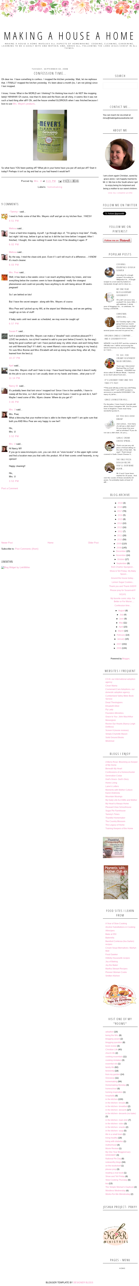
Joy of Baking (111, 961)
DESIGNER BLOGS (83, 1282)
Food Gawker (111, 954)
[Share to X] (71, 181)
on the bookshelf (113, 1166)
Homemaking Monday (115, 1085)
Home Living (111, 783)
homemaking (54, 187)
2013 (119, 527)
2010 (119, 539)
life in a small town (113, 1134)
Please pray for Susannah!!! (122, 590)
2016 (120, 515)
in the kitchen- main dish (116, 1120)
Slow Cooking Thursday (116, 1180)
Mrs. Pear (14, 272)
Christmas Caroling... (122, 315)
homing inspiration (114, 1092)
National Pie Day (113, 1158)
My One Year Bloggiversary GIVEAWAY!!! (124, 292)
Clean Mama (111, 686)
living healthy (111, 1138)
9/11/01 (122, 594)
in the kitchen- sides (114, 1123)
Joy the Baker (111, 965)
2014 (119, 523)
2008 (119, 548)
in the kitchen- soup (114, 1131)
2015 (120, 519)
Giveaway (110, 1078)
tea (106, 1183)
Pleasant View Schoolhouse (118, 807)
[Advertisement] (50, 515)
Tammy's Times (112, 814)
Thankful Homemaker (115, 818)
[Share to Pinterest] (77, 181)
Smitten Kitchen (112, 976)
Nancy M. (13, 386)
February (121, 635)
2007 (119, 644)
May (121, 623)
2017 (119, 511)
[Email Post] (60, 181)
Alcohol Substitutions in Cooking (120, 927)
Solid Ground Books (114, 737)
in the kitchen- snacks (115, 1127)
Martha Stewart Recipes (116, 969)
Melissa (13, 228)
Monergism (110, 720)
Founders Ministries (114, 713)
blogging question (113, 1042)
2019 (120, 503)
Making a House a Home (69, 36)
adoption (109, 1032)
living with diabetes (114, 1141)
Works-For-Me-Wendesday (117, 1194)
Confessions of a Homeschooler (120, 772)
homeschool (111, 1088)
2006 (119, 648)
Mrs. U (12, 409)
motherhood (111, 1145)
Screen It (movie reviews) (117, 730)
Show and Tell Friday (115, 1176)
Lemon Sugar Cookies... (123, 582)
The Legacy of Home (115, 825)
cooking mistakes (113, 1060)
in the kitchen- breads (115, 1103)
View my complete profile (120, 193)
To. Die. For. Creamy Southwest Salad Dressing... (125, 358)
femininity (109, 1071)
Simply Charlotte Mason (116, 734)
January (121, 639)
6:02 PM (14, 244)
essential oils (111, 1064)
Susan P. (13, 331)
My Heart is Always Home (117, 803)
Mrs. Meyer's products (24, 104)
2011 (119, 535)
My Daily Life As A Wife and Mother (121, 800)
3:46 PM (14, 402)
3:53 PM (14, 481)
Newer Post (7, 542)
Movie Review (111, 1148)
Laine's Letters (112, 786)
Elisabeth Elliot (112, 706)
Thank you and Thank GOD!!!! (122, 586)
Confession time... (123, 605)
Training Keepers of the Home (119, 828)
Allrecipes (110, 930)
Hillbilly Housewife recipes (117, 958)
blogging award (112, 1039)
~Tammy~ (14, 211)
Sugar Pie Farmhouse (115, 811)
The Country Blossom (115, 821)
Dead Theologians (114, 702)
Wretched (109, 741)
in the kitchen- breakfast (116, 1106)
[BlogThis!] (67, 181)
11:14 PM (14, 378)
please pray (110, 1169)
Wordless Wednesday (115, 1190)
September (121, 563)
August (121, 610)
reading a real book (114, 1173)
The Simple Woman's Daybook (119, 1187)
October (121, 559)
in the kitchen (111, 1099)
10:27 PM (14, 358)
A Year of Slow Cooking (116, 923)
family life (109, 1067)
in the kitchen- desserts (116, 1110)
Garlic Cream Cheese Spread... (124, 439)
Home (50, 542)
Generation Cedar (113, 776)
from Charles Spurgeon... (122, 567)
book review (111, 1046)
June (121, 619)
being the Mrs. (111, 1035)
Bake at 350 (110, 934)
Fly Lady (109, 709)
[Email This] (64, 181)
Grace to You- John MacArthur (119, 716)
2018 (119, 507)
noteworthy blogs (113, 1162)
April (11, 365)
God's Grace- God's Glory (117, 779)
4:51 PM (14, 221)
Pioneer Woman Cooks (116, 972)
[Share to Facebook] (74, 181)
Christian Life (111, 1049)
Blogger (125, 658)
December (121, 551)
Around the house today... (122, 578)
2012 (120, 531)
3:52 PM (14, 436)
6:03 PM (14, 265)
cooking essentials (114, 1056)
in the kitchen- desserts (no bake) (120, 1113)
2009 (119, 543)
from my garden (112, 1074)
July (121, 614)
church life (110, 1053)
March (121, 631)
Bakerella (109, 938)
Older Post (93, 542)
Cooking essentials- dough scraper (125, 267)
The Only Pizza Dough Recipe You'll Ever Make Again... (125, 464)
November (121, 555)
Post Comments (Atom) (26, 549)
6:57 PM (14, 323)
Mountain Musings (113, 796)
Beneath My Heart (113, 768)
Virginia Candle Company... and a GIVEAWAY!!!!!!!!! (119, 337)
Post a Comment (9, 488)
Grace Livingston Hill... (117, 399)
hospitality (110, 1096)
